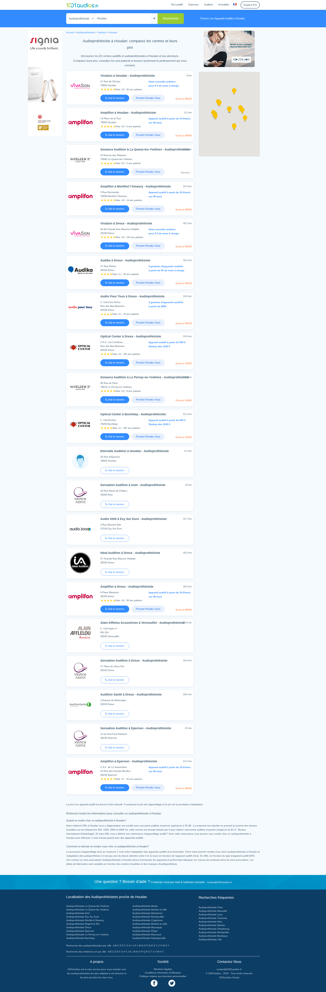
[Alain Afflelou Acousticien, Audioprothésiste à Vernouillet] (80, 633)
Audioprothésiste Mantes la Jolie (149, 923)
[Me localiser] (154, 18)
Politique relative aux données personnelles (163, 976)
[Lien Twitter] (171, 983)
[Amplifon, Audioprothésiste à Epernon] (80, 772)
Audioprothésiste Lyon (210, 914)
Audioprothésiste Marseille (213, 911)
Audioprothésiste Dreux (78, 927)
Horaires (185, 172)
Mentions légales (163, 969)
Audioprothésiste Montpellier (214, 932)
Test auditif (177, 4)
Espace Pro (250, 4)
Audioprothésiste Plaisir (145, 931)
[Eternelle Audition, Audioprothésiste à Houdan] (80, 461)
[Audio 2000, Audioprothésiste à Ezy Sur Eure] (80, 528)
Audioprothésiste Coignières (147, 920)
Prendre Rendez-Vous (148, 98)
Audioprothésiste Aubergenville (149, 938)
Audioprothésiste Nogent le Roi (82, 923)
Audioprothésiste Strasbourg (214, 928)
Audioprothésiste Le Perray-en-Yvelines (87, 934)
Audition (208, 4)
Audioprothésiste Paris (211, 907)
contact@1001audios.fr (219, 882)
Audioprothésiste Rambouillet (148, 916)
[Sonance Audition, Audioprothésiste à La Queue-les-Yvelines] (80, 159)
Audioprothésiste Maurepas (147, 927)
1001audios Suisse (229, 977)
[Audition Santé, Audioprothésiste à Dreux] (80, 704)
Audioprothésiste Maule (145, 906)
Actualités (223, 4)
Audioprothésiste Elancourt (146, 934)
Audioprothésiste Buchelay (80, 938)
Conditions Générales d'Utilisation (163, 972)
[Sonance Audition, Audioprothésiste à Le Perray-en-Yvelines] (80, 387)
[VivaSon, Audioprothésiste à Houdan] (80, 85)
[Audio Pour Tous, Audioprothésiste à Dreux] (80, 307)
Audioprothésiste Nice (210, 921)
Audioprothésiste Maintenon (147, 913)
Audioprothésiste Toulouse (213, 918)
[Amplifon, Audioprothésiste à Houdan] (80, 122)
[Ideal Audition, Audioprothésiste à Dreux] (80, 562)
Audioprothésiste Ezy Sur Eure (82, 916)
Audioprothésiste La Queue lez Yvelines (87, 909)
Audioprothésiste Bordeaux (213, 935)
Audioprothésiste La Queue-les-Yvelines (87, 906)
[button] (242, 112)
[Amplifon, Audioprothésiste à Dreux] (80, 596)
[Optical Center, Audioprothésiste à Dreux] (80, 347)
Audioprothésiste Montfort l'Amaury (85, 920)
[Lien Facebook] (154, 983)
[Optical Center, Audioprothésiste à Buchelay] (80, 424)
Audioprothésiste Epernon (80, 931)
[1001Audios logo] (82, 5)
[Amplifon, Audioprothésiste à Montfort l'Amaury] (80, 196)
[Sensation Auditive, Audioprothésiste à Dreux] (80, 670)
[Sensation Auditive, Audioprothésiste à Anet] (80, 494)
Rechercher (171, 18)
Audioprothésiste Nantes (212, 925)
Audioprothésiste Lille (210, 939)
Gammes (193, 4)
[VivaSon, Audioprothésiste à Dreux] (80, 233)
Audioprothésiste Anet (78, 913)
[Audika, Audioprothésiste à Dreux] (80, 270)
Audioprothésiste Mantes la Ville (149, 909)
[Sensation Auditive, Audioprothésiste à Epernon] (80, 738)
